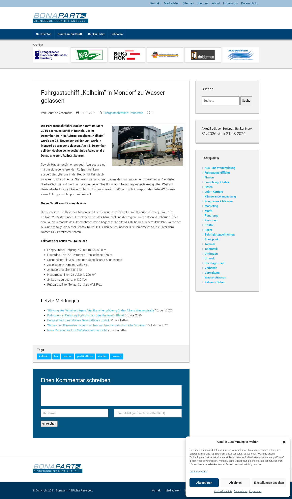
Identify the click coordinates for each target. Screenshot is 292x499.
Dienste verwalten (199, 471)
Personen (211, 220)
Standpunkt (212, 239)
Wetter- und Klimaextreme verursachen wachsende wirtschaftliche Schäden (96, 325)
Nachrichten (43, 34)
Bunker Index (96, 34)
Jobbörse (117, 34)
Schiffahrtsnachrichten (220, 234)
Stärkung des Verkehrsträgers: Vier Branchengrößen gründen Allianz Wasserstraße (100, 310)
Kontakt (155, 3)
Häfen (209, 187)
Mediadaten (171, 3)
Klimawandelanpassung (220, 196)
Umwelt (210, 258)
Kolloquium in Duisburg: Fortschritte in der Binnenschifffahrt (85, 315)
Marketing (211, 206)
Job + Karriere (214, 192)
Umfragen (211, 253)
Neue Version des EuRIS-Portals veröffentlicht (77, 330)
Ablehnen (235, 483)
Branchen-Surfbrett (70, 34)
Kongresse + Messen (219, 201)
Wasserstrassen (215, 277)
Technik (210, 244)
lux (56, 356)
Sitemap (188, 3)
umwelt (116, 356)
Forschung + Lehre (217, 182)
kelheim (44, 356)
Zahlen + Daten (214, 282)
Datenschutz (240, 491)
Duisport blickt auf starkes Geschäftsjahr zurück (78, 320)
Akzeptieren (204, 483)
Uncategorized (214, 263)
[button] (284, 442)
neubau (67, 356)
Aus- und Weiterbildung (220, 168)
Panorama (136, 113)
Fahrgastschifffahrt (116, 113)
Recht (208, 230)
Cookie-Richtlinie (223, 491)
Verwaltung (212, 273)
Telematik (211, 249)
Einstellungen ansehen (269, 483)
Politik (209, 225)
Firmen (209, 177)
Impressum (255, 491)
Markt (208, 211)
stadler (102, 356)
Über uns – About (208, 3)
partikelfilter (85, 356)
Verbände (211, 268)
